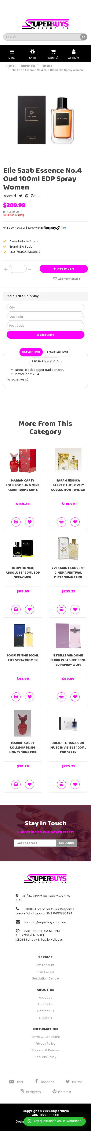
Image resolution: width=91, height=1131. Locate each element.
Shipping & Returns (45, 1050)
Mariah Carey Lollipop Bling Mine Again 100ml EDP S (23, 485)
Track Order (45, 972)
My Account (45, 965)
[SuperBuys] (45, 23)
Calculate (46, 335)
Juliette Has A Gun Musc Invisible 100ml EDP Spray (68, 747)
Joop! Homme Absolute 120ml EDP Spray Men (23, 572)
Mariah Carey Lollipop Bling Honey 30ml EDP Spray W (22, 750)
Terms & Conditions (45, 1037)
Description (31, 351)
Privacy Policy (45, 1043)
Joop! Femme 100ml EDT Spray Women (23, 657)
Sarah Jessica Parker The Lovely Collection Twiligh (68, 485)
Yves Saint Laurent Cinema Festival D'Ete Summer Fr (68, 572)
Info (63, 227)
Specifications (57, 351)
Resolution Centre (45, 978)
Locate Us (45, 1004)
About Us (45, 997)
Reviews (38, 361)
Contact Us (45, 1011)
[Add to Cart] (16, 522)
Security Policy (45, 1057)
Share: (9, 196)
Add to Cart (65, 268)
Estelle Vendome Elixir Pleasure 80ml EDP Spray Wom (68, 660)
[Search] (83, 37)
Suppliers (45, 1018)
